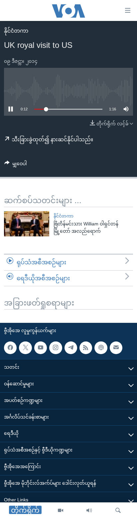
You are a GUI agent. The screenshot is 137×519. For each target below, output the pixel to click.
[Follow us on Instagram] (55, 347)
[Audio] (89, 510)
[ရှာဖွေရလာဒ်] (118, 510)
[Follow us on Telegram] (71, 347)
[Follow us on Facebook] (10, 347)
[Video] (60, 510)
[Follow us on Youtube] (40, 347)
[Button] (15, 165)
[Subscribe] (116, 347)
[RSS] (85, 347)
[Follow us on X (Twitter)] (25, 347)
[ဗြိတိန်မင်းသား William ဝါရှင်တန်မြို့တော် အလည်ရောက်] (26, 223)
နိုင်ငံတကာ (16, 31)
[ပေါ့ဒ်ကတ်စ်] (100, 347)
